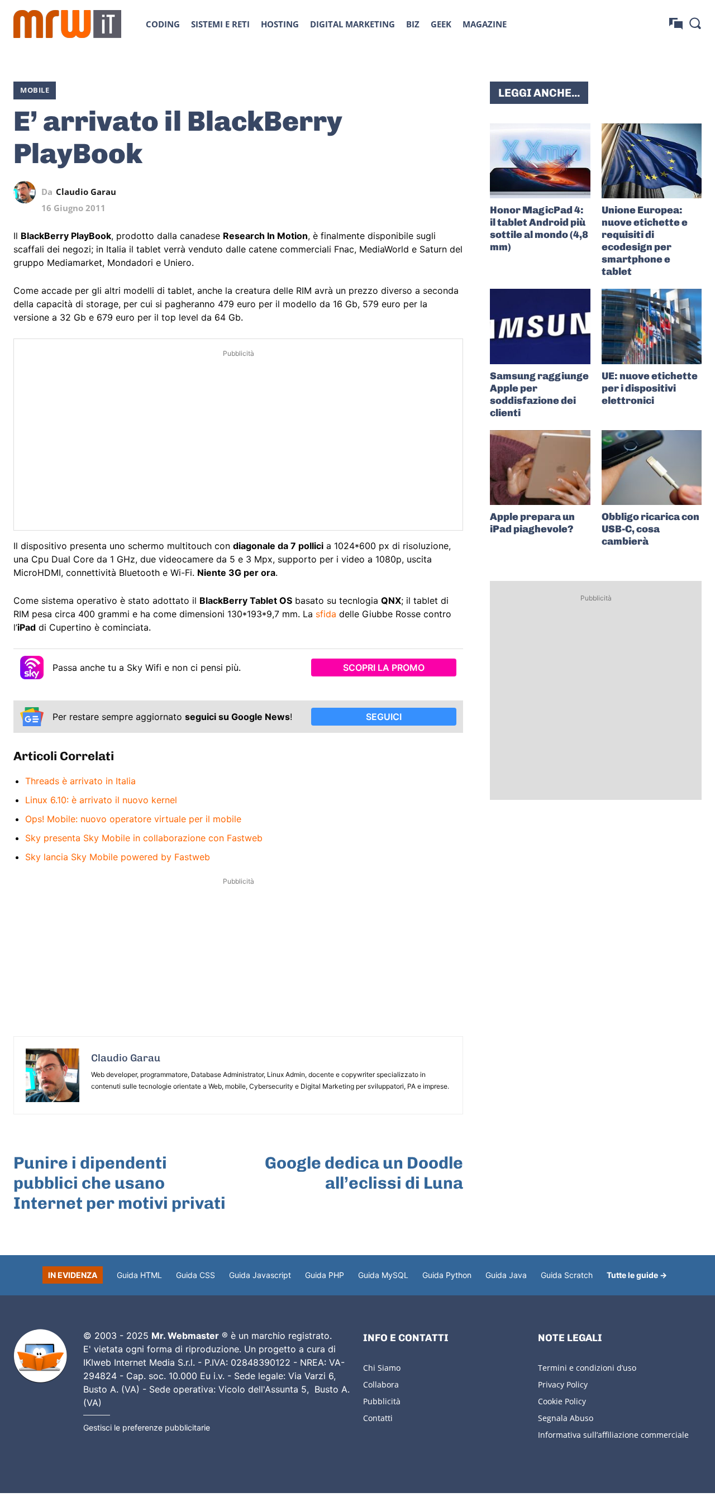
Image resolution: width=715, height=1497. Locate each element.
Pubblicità (382, 1401)
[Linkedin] (375, 192)
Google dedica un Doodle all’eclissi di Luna (364, 1173)
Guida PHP (324, 1275)
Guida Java (506, 1275)
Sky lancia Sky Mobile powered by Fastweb (117, 856)
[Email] (452, 192)
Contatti (378, 1418)
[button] (695, 23)
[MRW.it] (67, 24)
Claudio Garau (86, 192)
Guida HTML (139, 1275)
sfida (326, 613)
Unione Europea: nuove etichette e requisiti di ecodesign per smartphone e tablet (645, 241)
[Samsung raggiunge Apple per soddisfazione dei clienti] (540, 326)
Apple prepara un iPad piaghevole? (532, 523)
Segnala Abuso (565, 1418)
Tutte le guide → (637, 1275)
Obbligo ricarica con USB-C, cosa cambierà (650, 529)
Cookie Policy (562, 1401)
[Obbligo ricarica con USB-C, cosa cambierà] (652, 467)
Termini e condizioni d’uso (587, 1367)
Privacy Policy (563, 1384)
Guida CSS (195, 1275)
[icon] (676, 23)
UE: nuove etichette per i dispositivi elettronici (650, 388)
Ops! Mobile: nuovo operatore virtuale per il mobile (133, 818)
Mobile (34, 90)
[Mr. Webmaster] (40, 1356)
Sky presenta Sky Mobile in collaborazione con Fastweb (144, 837)
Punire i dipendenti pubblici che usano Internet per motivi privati (119, 1183)
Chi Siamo (382, 1367)
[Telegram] (426, 192)
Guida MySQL (383, 1275)
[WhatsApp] (400, 192)
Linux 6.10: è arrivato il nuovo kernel (101, 799)
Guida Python (446, 1275)
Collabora (381, 1384)
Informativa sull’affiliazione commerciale (613, 1434)
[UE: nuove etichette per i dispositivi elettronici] (652, 326)
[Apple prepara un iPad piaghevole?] (540, 467)
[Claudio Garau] (27, 192)
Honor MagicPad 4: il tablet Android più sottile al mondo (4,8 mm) (539, 228)
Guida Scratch (567, 1275)
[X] (349, 192)
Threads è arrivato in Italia (80, 780)
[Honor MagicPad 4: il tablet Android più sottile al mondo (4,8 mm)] (540, 160)
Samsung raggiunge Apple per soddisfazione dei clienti (539, 394)
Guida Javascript (260, 1275)
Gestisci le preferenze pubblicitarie (146, 1427)
